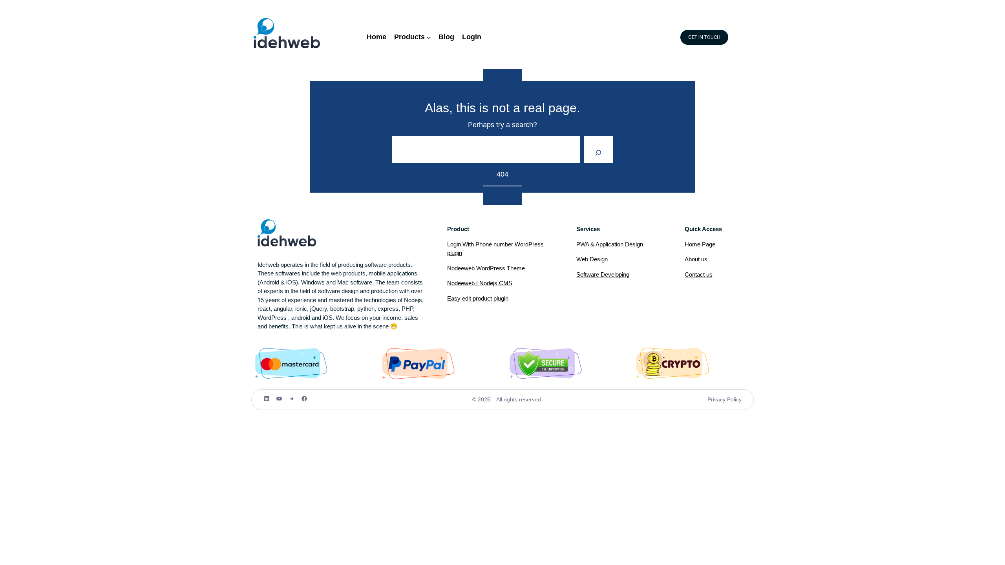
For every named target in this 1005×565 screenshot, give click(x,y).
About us (696, 259)
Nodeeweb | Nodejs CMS (479, 283)
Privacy (717, 399)
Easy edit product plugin (477, 298)
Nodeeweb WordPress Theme (486, 268)
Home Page (700, 244)
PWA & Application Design (609, 244)
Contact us (699, 274)
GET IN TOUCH (704, 37)
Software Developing (602, 274)
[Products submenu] (429, 37)
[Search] (598, 149)
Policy (734, 399)
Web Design (592, 259)
